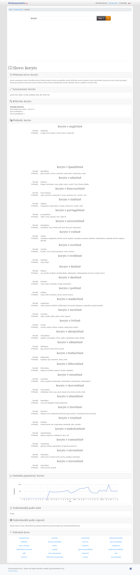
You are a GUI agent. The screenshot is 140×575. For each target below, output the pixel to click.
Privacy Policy (13, 571)
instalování (85, 538)
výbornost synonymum (54, 557)
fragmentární (24, 538)
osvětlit (54, 549)
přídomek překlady (116, 549)
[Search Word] (108, 18)
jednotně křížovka (116, 538)
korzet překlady (116, 542)
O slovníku (123, 3)
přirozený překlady (85, 549)
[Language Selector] (130, 3)
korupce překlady (54, 542)
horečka (55, 538)
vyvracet (24, 557)
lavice (55, 546)
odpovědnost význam (24, 549)
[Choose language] (101, 18)
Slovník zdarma (101, 3)
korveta (85, 542)
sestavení (85, 553)
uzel (115, 553)
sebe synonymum (54, 553)
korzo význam (24, 546)
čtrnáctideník (116, 557)
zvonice (85, 557)
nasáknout (116, 546)
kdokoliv (24, 542)
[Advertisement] (70, 41)
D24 (10, 9)
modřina (85, 546)
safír (24, 553)
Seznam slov (113, 3)
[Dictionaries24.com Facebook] (131, 568)
